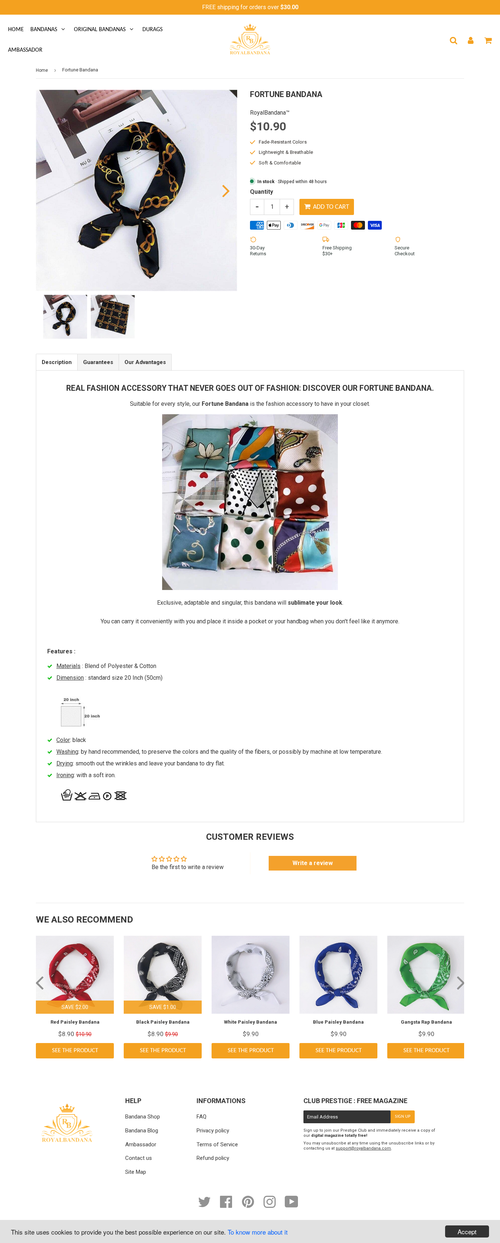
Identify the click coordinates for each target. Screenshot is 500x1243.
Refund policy (213, 1158)
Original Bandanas (100, 30)
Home (16, 30)
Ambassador (25, 50)
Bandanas (43, 30)
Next (221, 190)
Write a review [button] (312, 863)
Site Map (135, 1172)
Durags (152, 30)
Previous (51, 190)
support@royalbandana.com (363, 1148)
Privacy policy (213, 1130)
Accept (467, 1231)
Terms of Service (217, 1144)
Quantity (261, 191)
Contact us (138, 1158)
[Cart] (488, 40)
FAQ (201, 1116)
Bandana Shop (142, 1116)
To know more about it (258, 1231)
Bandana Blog (141, 1130)
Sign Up (402, 1116)
